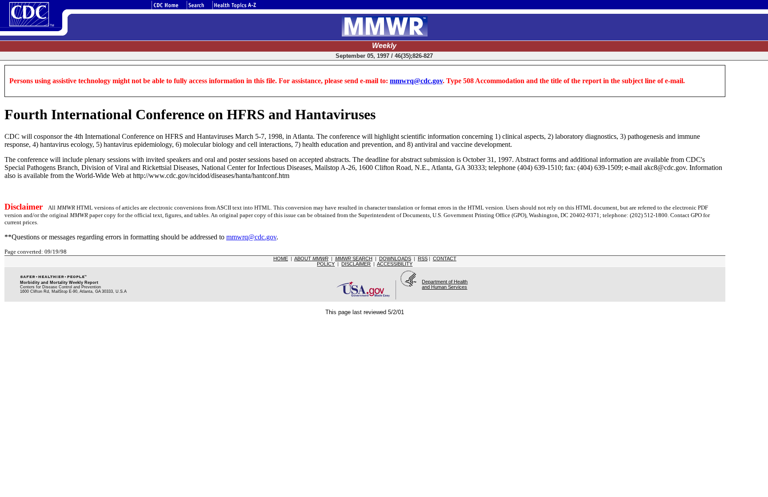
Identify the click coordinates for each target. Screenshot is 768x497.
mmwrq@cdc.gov (416, 81)
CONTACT (444, 258)
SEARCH (353, 258)
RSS (423, 258)
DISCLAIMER (356, 264)
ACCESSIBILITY (394, 264)
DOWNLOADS (395, 258)
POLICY (326, 264)
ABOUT (311, 258)
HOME (280, 258)
